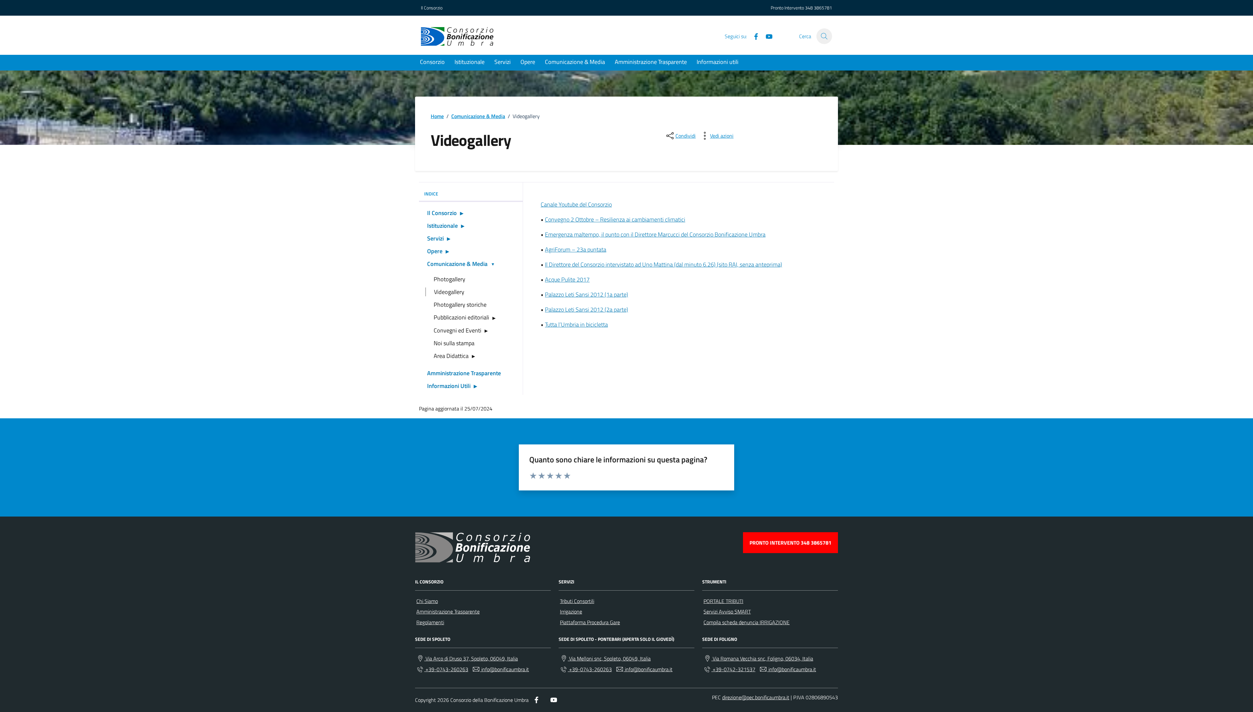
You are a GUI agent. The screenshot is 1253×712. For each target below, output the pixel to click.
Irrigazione (571, 611)
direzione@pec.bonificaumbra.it (755, 697)
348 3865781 (818, 7)
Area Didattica (451, 355)
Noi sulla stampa (454, 343)
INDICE (431, 193)
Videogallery (449, 291)
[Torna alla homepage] (457, 36)
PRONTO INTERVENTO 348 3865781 (790, 543)
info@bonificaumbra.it (504, 669)
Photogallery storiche (460, 304)
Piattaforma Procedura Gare (590, 622)
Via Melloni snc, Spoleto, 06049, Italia (609, 658)
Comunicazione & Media (575, 61)
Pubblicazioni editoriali (461, 317)
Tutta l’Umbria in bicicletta (576, 324)
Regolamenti (430, 622)
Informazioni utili (717, 61)
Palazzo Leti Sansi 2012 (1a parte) (586, 294)
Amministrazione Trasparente (651, 61)
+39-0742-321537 (733, 669)
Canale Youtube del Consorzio (576, 204)
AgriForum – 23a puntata (575, 249)
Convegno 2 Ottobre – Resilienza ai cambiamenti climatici (615, 219)
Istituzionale (470, 61)
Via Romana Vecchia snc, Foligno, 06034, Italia (762, 658)
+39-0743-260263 (446, 669)
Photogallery (449, 279)
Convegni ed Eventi (457, 330)
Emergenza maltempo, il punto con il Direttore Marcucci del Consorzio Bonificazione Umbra (655, 234)
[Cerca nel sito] (824, 36)
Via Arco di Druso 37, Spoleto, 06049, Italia (471, 658)
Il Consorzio (431, 7)
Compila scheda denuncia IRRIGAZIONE (747, 622)
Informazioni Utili (449, 385)
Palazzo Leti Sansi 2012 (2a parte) (586, 309)
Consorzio (432, 61)
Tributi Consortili (577, 601)
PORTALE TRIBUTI (723, 601)
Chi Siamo (427, 601)
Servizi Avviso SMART (727, 611)
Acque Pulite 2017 (567, 279)
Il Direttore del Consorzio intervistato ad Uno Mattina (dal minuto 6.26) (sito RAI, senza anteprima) (663, 264)
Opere (527, 61)
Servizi (502, 61)
